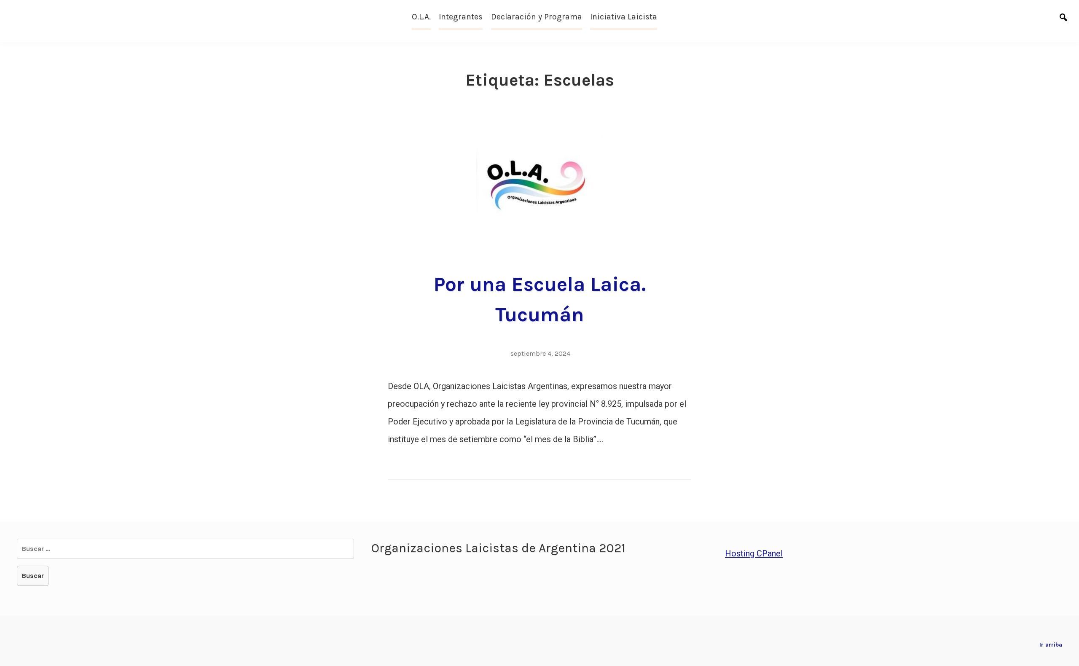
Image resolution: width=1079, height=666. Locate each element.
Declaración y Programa (536, 16)
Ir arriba (1050, 644)
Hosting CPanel (754, 553)
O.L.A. (421, 16)
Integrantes (461, 16)
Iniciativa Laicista (623, 16)
